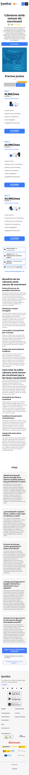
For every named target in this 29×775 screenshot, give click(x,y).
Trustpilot (4, 684)
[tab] (10, 85)
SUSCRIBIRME (14, 131)
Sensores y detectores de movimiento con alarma (14, 656)
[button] (16, 4)
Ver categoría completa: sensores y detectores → (14, 662)
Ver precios (14, 44)
